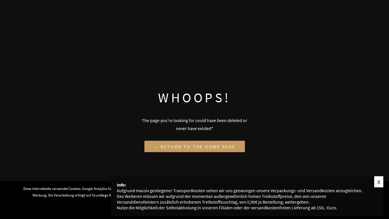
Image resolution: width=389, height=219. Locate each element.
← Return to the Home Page (194, 146)
